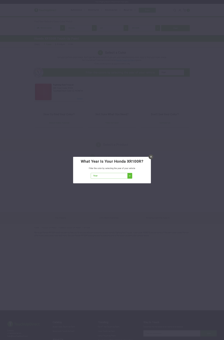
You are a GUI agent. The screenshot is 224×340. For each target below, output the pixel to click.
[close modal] (151, 156)
